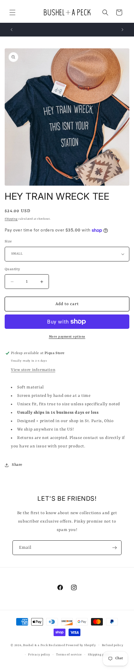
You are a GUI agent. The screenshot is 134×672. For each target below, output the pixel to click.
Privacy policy (39, 654)
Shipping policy (100, 654)
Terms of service (69, 654)
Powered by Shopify (81, 645)
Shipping (11, 219)
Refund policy (112, 645)
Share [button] (17, 465)
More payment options (67, 336)
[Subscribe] (114, 547)
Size (8, 242)
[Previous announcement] (11, 30)
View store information (33, 370)
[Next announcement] (122, 30)
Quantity (12, 269)
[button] (12, 12)
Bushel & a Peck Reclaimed (44, 645)
